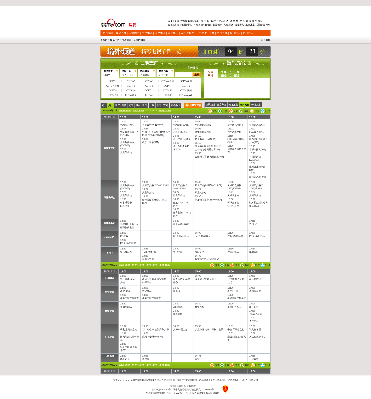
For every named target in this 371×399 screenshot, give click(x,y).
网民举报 (232, 380)
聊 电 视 (252, 21)
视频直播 (121, 33)
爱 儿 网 (243, 21)
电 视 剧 (195, 21)
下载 (211, 33)
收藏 (245, 110)
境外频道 (244, 104)
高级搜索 (192, 67)
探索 (215, 24)
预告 (187, 24)
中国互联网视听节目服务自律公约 (202, 392)
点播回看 (134, 33)
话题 (258, 24)
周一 (104, 105)
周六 (137, 105)
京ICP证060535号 (161, 389)
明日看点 (248, 33)
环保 (268, 24)
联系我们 (221, 380)
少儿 (241, 24)
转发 (256, 110)
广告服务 (243, 380)
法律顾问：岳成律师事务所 (201, 380)
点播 (170, 24)
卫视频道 (160, 33)
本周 (159, 105)
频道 (182, 24)
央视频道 (147, 33)
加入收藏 (266, 40)
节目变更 (201, 33)
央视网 (103, 40)
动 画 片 (234, 21)
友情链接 (253, 380)
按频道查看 (195, 105)
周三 (117, 105)
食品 (259, 21)
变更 (235, 110)
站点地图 (148, 380)
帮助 (214, 110)
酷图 (262, 24)
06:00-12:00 (138, 110)
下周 (165, 105)
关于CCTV (118, 380)
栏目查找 (222, 33)
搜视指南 (185, 21)
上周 (152, 105)
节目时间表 (187, 33)
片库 (193, 24)
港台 (209, 24)
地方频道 (233, 104)
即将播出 (175, 105)
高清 (177, 24)
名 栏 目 (214, 21)
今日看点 (235, 33)
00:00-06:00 (125, 110)
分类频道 (256, 104)
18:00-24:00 (165, 110)
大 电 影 (205, 21)
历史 (230, 24)
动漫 (237, 24)
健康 (220, 24)
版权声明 (181, 380)
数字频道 (221, 104)
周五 (131, 105)
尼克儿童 (250, 24)
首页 (170, 21)
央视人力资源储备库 (164, 380)
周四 (124, 105)
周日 (144, 105)
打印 (267, 110)
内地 (204, 24)
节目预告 (173, 33)
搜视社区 (114, 40)
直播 (177, 21)
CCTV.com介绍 (134, 380)
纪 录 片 (224, 21)
